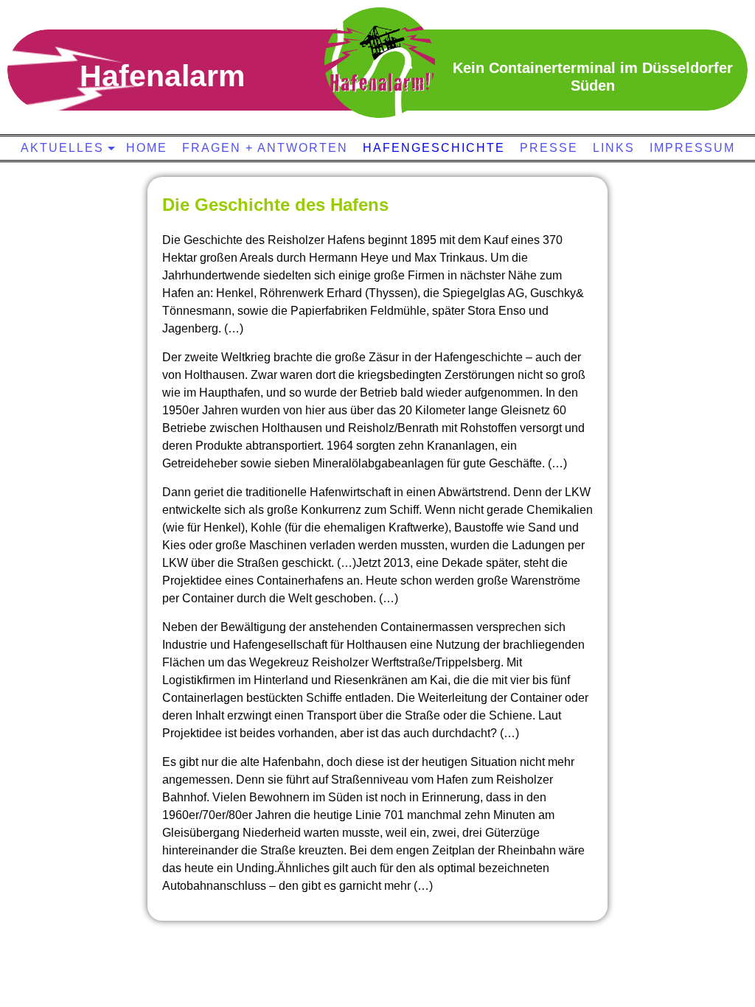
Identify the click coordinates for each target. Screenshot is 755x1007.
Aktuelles (62, 148)
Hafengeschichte (434, 148)
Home (146, 148)
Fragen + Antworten (265, 148)
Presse (549, 148)
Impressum (692, 148)
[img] (379, 62)
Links (614, 148)
